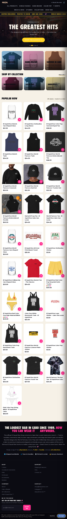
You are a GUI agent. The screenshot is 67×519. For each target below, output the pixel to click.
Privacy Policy (28, 517)
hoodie (41, 450)
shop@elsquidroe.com (41, 486)
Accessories (5, 477)
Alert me (27, 507)
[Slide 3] (33, 45)
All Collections (6, 491)
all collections (55, 450)
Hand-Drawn (37, 6)
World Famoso (25, 6)
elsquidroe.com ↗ (40, 491)
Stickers (29, 10)
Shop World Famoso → (33, 40)
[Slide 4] (35, 45)
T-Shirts (56, 6)
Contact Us (38, 472)
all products (23, 450)
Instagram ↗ (38, 489)
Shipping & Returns (40, 467)
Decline (52, 516)
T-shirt (35, 450)
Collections (39, 10)
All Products (12, 6)
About (3, 486)
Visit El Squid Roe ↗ (8, 494)
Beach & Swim (19, 10)
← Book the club (56, 2)
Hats (3, 472)
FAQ (36, 470)
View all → (62, 75)
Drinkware (5, 475)
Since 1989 (49, 10)
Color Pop (48, 6)
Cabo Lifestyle (6, 489)
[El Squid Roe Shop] (5, 2)
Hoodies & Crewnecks (8, 470)
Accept (61, 516)
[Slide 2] (31, 45)
